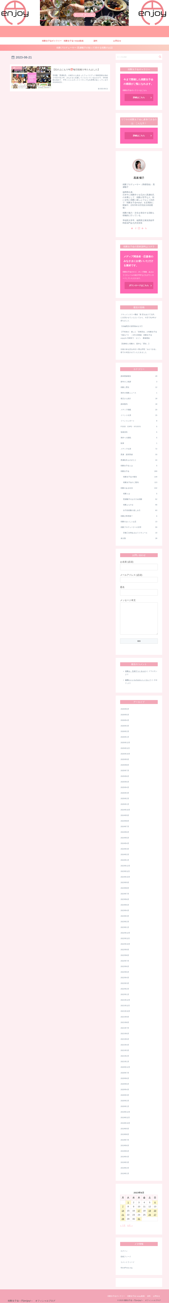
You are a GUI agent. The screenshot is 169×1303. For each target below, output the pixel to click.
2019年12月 (125, 1112)
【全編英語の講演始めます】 (132, 326)
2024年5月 (125, 838)
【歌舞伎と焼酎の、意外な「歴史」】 (135, 344)
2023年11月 (125, 871)
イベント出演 (139, 415)
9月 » (130, 1225)
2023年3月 (125, 916)
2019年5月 (125, 1151)
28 (123, 1219)
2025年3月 (125, 793)
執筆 (139, 443)
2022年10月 (125, 944)
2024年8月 (125, 821)
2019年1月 (125, 1173)
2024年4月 (125, 843)
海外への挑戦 (139, 438)
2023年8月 (125, 888)
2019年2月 (125, 1168)
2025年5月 (125, 782)
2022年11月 (125, 938)
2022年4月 (125, 978)
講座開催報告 (139, 376)
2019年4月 (125, 1157)
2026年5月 (125, 715)
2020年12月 (125, 1067)
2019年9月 (125, 1129)
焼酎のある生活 (139, 488)
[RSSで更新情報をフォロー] (145, 228)
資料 (149, 1296)
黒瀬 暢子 (139, 177)
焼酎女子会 (139, 471)
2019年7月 (125, 1140)
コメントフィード (127, 1262)
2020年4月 (125, 1089)
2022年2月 (125, 989)
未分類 (139, 538)
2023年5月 (125, 905)
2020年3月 (125, 1095)
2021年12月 (125, 1000)
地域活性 (139, 432)
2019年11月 (125, 1117)
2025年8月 (125, 765)
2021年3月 (125, 1050)
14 (123, 1211)
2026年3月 (125, 726)
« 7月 (122, 1225)
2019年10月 (125, 1123)
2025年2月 (125, 798)
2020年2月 (125, 1101)
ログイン (124, 1251)
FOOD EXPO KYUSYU (139, 426)
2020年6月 (125, 1078)
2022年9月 (125, 950)
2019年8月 (125, 1134)
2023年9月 (125, 882)
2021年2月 (125, 1056)
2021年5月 (125, 1039)
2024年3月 (125, 849)
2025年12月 (125, 743)
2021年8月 (125, 1022)
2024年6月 (125, 832)
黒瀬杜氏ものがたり (139, 460)
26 (149, 1215)
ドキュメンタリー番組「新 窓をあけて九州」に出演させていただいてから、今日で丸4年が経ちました (138, 317)
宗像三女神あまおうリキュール (140, 533)
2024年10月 (125, 810)
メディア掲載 (139, 410)
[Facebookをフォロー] (135, 228)
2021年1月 (125, 1062)
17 (139, 1211)
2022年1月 (125, 994)
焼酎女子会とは (139, 466)
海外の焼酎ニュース (139, 393)
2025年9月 (125, 759)
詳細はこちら (139, 97)
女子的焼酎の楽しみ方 (140, 510)
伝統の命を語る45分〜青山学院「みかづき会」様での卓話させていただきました (139, 350)
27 (155, 1215)
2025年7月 (125, 770)
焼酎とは (140, 494)
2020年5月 (125, 1084)
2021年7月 (125, 1028)
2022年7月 (125, 961)
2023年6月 (125, 899)
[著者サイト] (132, 228)
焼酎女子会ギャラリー (116, 1296)
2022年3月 (125, 983)
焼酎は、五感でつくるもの (135, 671)
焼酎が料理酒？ (139, 516)
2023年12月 (125, 866)
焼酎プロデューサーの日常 (139, 527)
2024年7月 (125, 826)
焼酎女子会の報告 (140, 477)
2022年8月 (125, 955)
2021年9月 (125, 1017)
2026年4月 (125, 720)
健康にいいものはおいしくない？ (138, 680)
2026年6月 (125, 709)
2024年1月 (125, 860)
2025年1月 (125, 804)
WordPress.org (126, 1268)
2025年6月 (125, 776)
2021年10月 (125, 1011)
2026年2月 (125, 731)
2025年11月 (125, 748)
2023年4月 (125, 910)
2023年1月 (125, 927)
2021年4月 (125, 1045)
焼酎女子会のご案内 (140, 482)
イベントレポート (139, 421)
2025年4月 (125, 787)
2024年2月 (125, 854)
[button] (160, 57)
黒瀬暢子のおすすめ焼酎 (140, 499)
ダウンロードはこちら (139, 285)
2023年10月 (125, 877)
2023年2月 (125, 922)
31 (139, 1219)
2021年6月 (125, 1034)
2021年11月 (125, 1006)
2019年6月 (125, 1145)
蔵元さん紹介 (139, 398)
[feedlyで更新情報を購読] (142, 228)
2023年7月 (125, 894)
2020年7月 (125, 1073)
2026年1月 (125, 737)
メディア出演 (139, 449)
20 (155, 1211)
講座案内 (139, 404)
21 (123, 1215)
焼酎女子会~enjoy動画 (136, 1296)
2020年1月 (125, 1106)
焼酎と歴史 (139, 387)
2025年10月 (125, 754)
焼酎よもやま (140, 505)
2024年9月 (125, 815)
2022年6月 (125, 966)
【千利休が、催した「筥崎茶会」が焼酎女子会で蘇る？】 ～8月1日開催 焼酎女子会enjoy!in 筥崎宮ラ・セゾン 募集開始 (139, 335)
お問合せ (156, 1296)
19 (149, 1211)
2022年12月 (125, 933)
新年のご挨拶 (139, 382)
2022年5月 (125, 972)
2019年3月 (125, 1162)
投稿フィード (126, 1257)
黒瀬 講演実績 (139, 454)
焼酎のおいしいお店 (139, 522)
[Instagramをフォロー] (138, 228)
